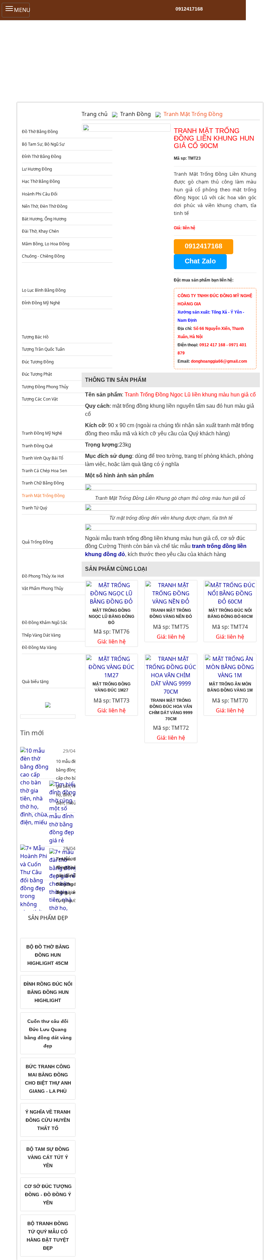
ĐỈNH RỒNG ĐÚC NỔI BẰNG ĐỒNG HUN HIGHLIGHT (48, 992)
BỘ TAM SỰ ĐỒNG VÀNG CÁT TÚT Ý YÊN (47, 1157)
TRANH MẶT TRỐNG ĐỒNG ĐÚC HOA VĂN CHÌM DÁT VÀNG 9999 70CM (171, 709)
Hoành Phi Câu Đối (39, 194)
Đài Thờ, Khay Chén (40, 231)
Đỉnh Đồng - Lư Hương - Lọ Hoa (66, 277)
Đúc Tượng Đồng (38, 362)
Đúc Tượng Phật (37, 374)
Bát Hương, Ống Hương (44, 219)
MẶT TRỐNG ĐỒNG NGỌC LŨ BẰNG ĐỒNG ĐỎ (111, 616)
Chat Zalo (200, 261)
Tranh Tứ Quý (34, 508)
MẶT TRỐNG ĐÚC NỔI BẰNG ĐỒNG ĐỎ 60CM (230, 613)
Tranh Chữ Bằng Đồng (43, 483)
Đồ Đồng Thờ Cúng (66, 118)
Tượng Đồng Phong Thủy (45, 387)
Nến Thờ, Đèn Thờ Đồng (44, 206)
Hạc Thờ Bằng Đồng (41, 181)
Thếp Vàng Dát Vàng (41, 635)
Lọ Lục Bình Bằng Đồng (44, 290)
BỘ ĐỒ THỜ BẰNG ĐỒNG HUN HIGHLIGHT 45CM (47, 955)
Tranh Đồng (66, 420)
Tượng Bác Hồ (35, 337)
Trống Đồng (66, 529)
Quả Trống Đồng (37, 542)
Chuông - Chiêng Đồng (43, 256)
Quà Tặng (66, 668)
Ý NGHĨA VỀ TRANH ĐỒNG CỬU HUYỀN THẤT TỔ (47, 1120)
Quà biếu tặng (35, 681)
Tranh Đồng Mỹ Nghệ (42, 433)
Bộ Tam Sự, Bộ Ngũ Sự (43, 144)
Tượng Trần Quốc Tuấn (43, 349)
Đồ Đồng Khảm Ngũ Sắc (44, 622)
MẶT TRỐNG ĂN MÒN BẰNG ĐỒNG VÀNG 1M (230, 687)
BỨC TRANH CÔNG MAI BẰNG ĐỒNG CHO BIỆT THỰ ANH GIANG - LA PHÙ (48, 1079)
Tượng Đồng (66, 323)
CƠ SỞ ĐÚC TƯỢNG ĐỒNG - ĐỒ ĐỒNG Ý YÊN (48, 1194)
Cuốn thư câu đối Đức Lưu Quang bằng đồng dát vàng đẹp (48, 1033)
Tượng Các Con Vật (40, 399)
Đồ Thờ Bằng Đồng (40, 131)
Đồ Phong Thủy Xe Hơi (43, 576)
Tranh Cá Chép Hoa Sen (44, 471)
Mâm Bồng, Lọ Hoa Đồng (45, 244)
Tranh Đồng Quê (37, 446)
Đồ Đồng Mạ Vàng (39, 647)
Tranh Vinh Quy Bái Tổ (42, 458)
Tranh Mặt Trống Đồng (43, 495)
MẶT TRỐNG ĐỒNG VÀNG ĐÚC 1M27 (111, 687)
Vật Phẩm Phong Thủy (42, 588)
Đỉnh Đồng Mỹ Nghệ (41, 303)
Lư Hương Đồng (37, 169)
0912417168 (189, 9)
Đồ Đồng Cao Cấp (66, 609)
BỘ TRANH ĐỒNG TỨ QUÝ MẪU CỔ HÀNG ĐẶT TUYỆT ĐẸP (48, 1236)
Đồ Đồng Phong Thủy (66, 563)
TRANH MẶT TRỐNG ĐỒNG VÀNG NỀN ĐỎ (171, 613)
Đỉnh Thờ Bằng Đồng (41, 156)
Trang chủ (95, 114)
